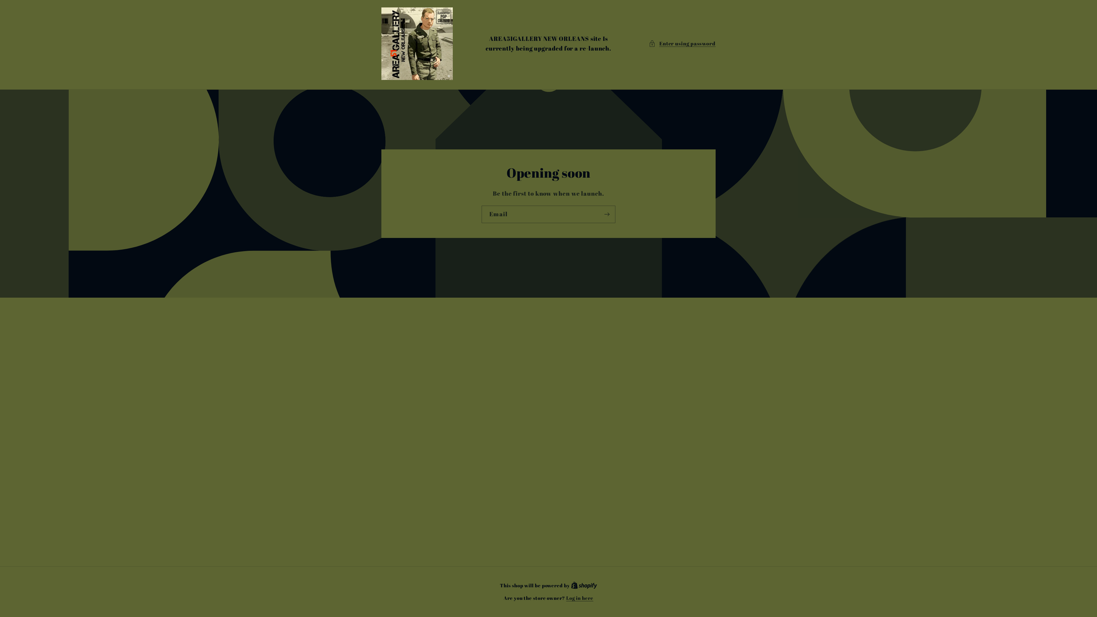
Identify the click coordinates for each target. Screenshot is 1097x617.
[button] (682, 43)
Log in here (579, 598)
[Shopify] (584, 585)
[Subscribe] (607, 214)
